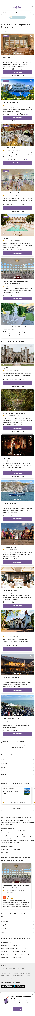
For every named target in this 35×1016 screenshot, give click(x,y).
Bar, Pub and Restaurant (7, 948)
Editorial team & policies (17, 975)
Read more (4, 852)
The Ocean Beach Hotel (11, 193)
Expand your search (17, 747)
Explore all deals (17, 809)
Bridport (3, 774)
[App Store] (7, 987)
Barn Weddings (5, 945)
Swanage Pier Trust (9, 547)
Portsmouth (4, 771)
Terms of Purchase (23, 968)
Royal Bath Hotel (8, 57)
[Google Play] (19, 987)
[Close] (32, 994)
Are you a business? (25, 973)
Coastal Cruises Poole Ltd (11, 503)
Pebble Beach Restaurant (11, 718)
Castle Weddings (5, 951)
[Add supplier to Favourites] (31, 35)
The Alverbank (7, 634)
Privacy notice (4, 971)
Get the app (17, 1009)
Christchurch (4, 763)
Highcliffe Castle (8, 368)
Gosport (3, 767)
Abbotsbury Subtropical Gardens (14, 413)
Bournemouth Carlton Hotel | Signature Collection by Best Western (16, 282)
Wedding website (11, 978)
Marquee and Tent (25, 954)
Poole (2, 760)
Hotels (25, 951)
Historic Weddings (16, 951)
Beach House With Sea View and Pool (15, 327)
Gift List (3, 978)
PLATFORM (6, 458)
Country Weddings (16, 945)
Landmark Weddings (16, 957)
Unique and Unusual (21, 948)
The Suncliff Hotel (9, 148)
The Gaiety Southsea (10, 590)
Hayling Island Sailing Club (11, 677)
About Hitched (5, 975)
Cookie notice (14, 971)
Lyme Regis (4, 928)
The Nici (5, 238)
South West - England (7, 22)
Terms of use (12, 968)
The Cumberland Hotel (10, 102)
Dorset (16, 22)
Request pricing (17, 72)
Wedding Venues (6, 943)
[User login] (32, 7)
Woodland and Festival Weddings (9, 954)
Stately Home (4, 957)
